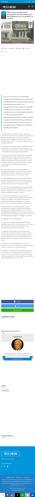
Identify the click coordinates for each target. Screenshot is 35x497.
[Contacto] (33, 1)
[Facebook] (27, 1)
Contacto (26, 477)
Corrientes (11, 48)
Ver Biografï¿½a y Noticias (17, 359)
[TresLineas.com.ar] (9, 6)
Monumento (5, 390)
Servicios (19, 477)
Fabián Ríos (17, 337)
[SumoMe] (32, 495)
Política (5, 48)
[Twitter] (30, 1)
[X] (17, 495)
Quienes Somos (10, 477)
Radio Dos (18, 48)
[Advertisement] (17, 75)
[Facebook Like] (12, 495)
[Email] (27, 495)
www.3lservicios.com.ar (17, 490)
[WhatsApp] (22, 495)
